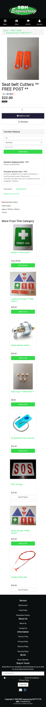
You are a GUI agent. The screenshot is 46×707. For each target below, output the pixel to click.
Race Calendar (23, 660)
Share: (4, 94)
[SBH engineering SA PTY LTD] (23, 9)
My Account (23, 605)
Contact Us (23, 628)
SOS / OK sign (17, 484)
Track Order (23, 610)
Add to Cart (24, 116)
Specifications (21, 189)
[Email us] (20, 690)
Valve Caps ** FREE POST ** (22, 392)
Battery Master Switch (20, 345)
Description (8, 189)
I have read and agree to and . (24, 679)
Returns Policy (23, 646)
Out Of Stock (23, 497)
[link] (25, 690)
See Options (22, 265)
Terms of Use (23, 637)
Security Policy (23, 651)
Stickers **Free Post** (20, 253)
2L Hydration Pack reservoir (22, 438)
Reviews (7, 194)
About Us (23, 623)
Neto (31, 703)
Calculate (23, 152)
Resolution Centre (23, 615)
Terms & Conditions (32, 678)
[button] (23, 122)
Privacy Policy (23, 641)
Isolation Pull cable (19, 577)
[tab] (8, 189)
